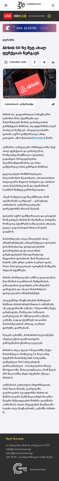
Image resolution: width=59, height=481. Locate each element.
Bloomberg (38, 137)
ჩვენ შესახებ (15, 438)
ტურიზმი (8, 39)
